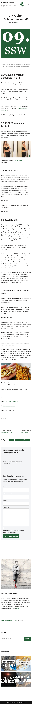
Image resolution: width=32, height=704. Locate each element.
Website (5, 500)
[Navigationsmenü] (29, 4)
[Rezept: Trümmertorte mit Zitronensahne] (23, 663)
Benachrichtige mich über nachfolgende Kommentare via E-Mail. (13, 531)
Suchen (27, 638)
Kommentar (6, 507)
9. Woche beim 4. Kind (9, 397)
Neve (8, 702)
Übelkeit (26, 439)
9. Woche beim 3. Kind (9, 406)
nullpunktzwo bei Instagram (9, 620)
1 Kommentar (19, 22)
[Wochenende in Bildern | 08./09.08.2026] (23, 679)
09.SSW (11, 439)
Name (5, 487)
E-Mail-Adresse (7, 493)
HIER (17, 608)
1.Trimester (19, 439)
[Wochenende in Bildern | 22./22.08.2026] (8, 663)
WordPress (22, 702)
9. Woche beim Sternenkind (10, 401)
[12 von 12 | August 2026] (8, 679)
